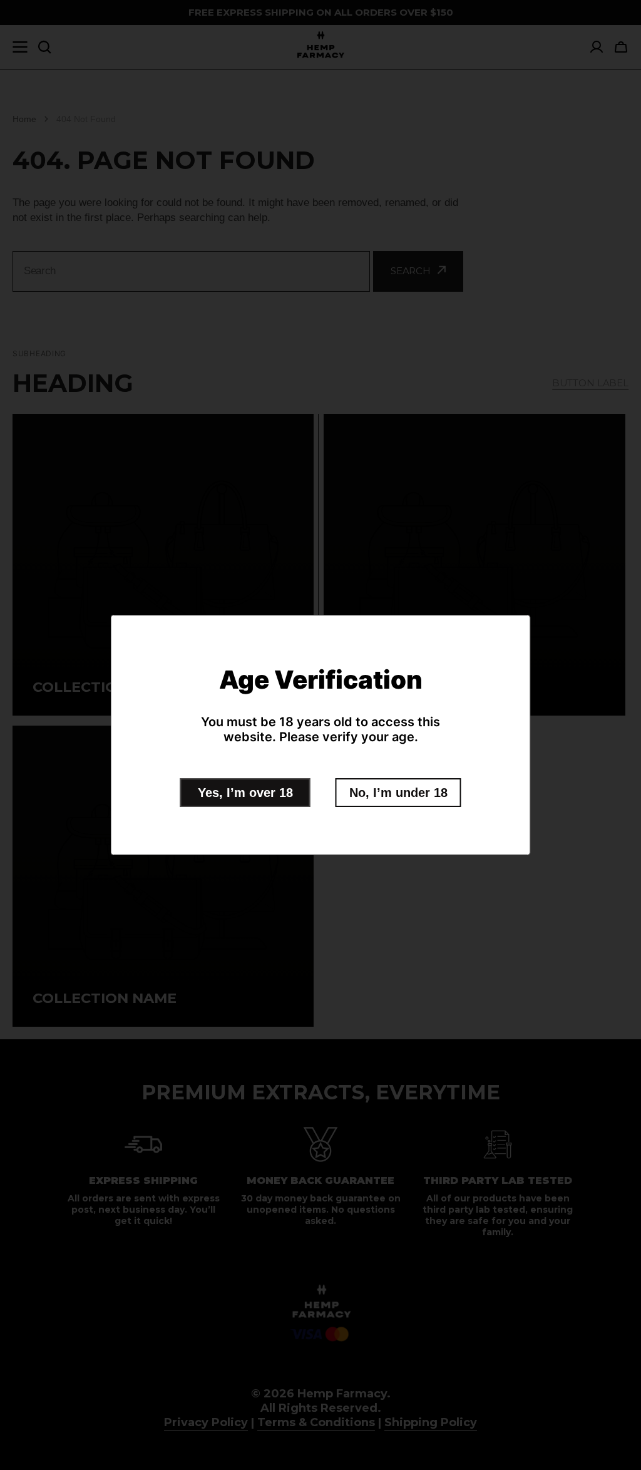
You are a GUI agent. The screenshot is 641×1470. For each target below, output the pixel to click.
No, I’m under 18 (398, 792)
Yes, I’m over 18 (245, 792)
